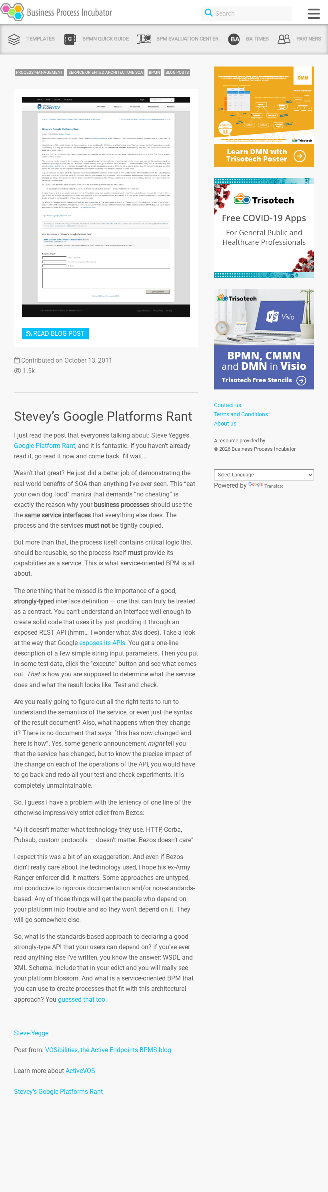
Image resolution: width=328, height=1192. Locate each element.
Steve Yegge (31, 1033)
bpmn (154, 72)
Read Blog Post (58, 333)
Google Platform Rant (44, 446)
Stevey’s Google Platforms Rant (58, 1091)
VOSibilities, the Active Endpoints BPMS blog (108, 1050)
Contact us (227, 405)
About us (225, 423)
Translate (274, 486)
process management (39, 72)
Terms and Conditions (241, 414)
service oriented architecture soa (105, 72)
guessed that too (81, 999)
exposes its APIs (102, 643)
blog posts (177, 72)
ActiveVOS (80, 1071)
